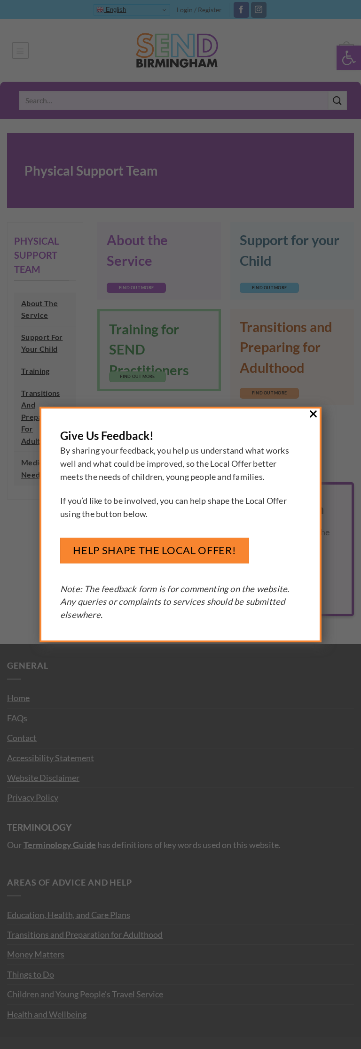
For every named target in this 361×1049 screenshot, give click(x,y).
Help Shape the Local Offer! (154, 550)
